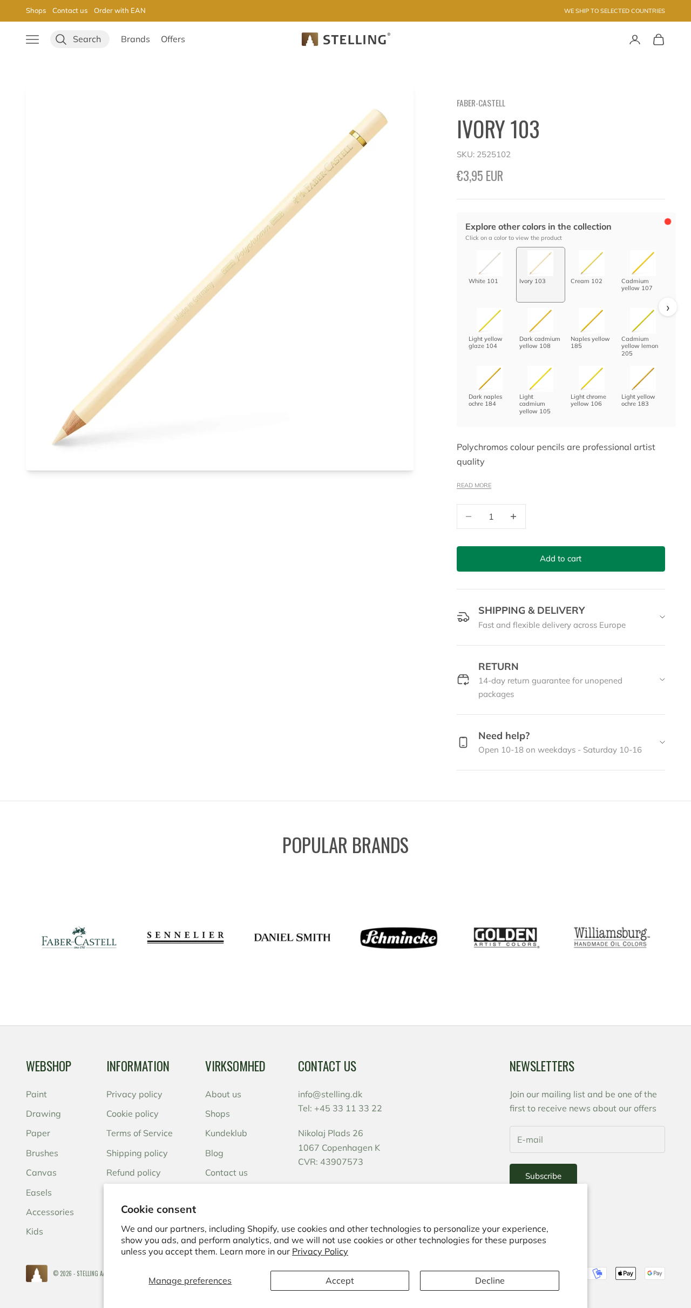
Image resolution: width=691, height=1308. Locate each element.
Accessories (50, 1211)
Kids (34, 1231)
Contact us (69, 10)
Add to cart (560, 558)
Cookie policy (132, 1113)
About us (223, 1094)
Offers (173, 38)
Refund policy (133, 1172)
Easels (39, 1192)
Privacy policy (134, 1094)
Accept (340, 1280)
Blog (214, 1153)
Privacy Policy (320, 1251)
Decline (490, 1280)
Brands (135, 38)
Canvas (41, 1172)
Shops (36, 10)
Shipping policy (137, 1153)
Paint (36, 1094)
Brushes (42, 1153)
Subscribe (543, 1176)
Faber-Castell (481, 102)
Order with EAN (120, 10)
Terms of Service (139, 1133)
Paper (38, 1133)
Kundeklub (226, 1133)
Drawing (43, 1113)
